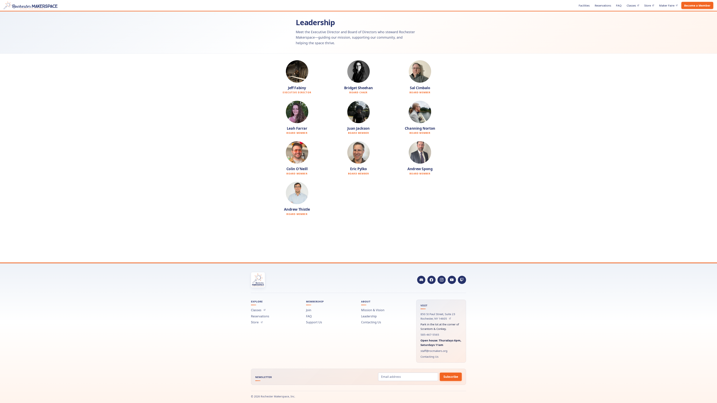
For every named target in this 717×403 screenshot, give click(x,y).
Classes (634, 6)
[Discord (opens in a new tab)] (421, 280)
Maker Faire (669, 6)
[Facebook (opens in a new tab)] (431, 280)
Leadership (369, 316)
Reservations (603, 5)
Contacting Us (371, 322)
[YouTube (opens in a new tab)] (452, 280)
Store (650, 6)
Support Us (314, 322)
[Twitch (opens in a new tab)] (462, 280)
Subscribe (450, 377)
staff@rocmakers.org (433, 351)
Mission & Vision (372, 310)
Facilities (584, 5)
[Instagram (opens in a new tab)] (441, 280)
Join (308, 310)
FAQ (619, 5)
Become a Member (697, 5)
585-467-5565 (429, 334)
